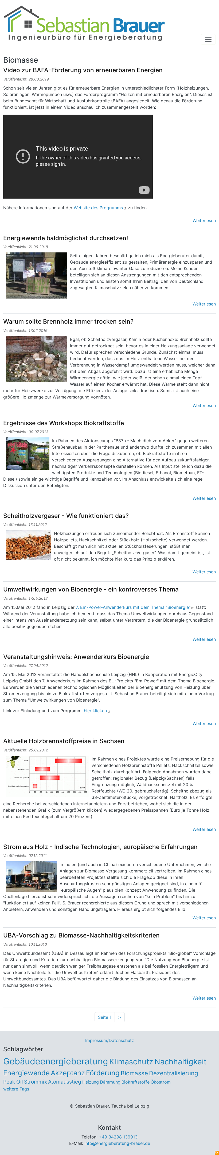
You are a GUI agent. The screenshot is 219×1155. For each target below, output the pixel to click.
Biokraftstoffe (136, 1082)
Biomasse (134, 1073)
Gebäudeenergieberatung (55, 1061)
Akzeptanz (68, 1073)
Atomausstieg (64, 1081)
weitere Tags (16, 1089)
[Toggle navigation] (208, 39)
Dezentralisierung (173, 1073)
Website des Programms (97, 207)
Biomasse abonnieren (217, 1153)
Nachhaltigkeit (180, 1061)
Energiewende (26, 1073)
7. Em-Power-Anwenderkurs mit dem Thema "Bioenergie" (133, 607)
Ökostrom (161, 1082)
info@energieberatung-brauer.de (117, 1143)
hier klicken (95, 710)
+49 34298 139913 (118, 1137)
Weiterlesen (204, 220)
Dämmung (110, 1082)
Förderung (103, 1073)
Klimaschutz (131, 1061)
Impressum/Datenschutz (109, 1040)
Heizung (90, 1082)
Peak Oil (13, 1081)
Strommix (35, 1081)
